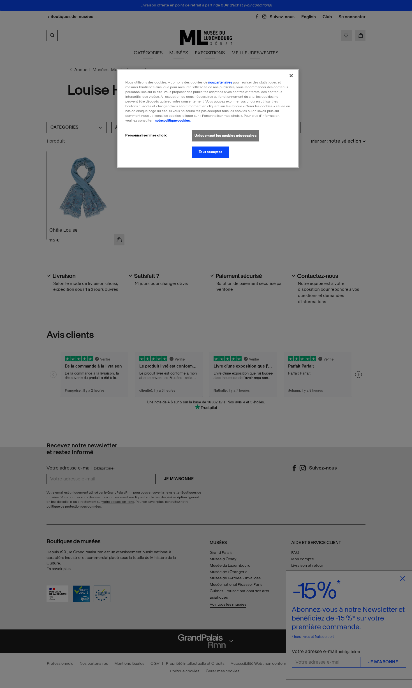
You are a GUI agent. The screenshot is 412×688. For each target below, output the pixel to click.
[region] (208, 118)
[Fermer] (291, 75)
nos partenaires (220, 82)
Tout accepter (210, 152)
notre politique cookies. (173, 120)
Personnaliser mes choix (145, 135)
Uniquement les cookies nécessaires (225, 135)
